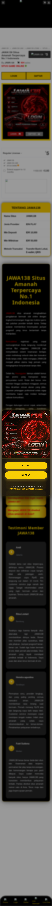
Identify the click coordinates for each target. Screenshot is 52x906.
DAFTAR (26, 475)
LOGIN (26, 466)
